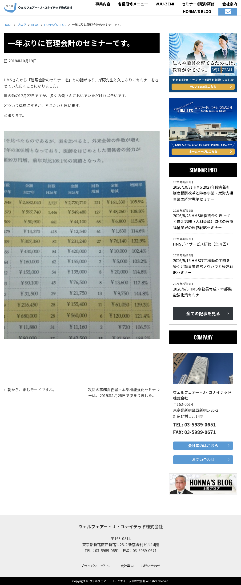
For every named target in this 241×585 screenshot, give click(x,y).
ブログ (21, 24)
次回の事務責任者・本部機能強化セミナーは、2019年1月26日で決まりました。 (122, 392)
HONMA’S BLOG (55, 24)
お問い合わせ (150, 565)
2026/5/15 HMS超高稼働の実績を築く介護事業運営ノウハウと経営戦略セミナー (203, 266)
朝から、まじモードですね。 (32, 389)
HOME (8, 24)
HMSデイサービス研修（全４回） (202, 244)
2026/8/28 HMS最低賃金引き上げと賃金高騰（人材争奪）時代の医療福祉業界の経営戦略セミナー (203, 221)
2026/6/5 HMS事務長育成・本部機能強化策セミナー (202, 292)
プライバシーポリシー (97, 565)
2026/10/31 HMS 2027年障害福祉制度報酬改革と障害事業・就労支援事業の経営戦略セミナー (203, 193)
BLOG (35, 24)
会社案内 (127, 565)
